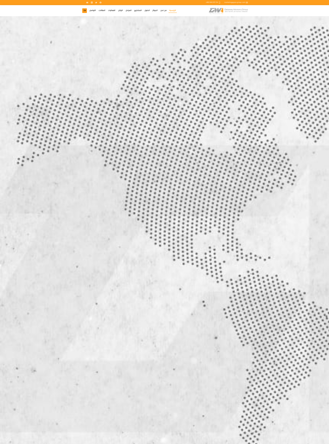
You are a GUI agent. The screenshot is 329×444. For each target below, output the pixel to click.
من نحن (163, 11)
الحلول (147, 11)
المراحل (128, 11)
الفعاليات (111, 11)
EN (85, 11)
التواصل (92, 11)
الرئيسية (172, 11)
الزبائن (120, 11)
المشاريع (138, 11)
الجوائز (155, 11)
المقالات (102, 11)
